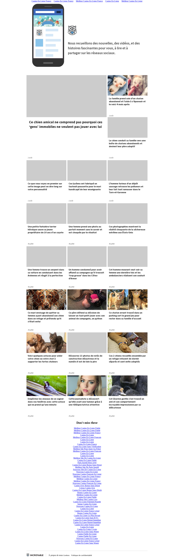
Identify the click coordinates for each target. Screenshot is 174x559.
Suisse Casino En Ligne (87, 504)
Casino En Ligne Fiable (87, 460)
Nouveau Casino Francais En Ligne (87, 474)
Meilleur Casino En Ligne (87, 479)
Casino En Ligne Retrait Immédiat (87, 520)
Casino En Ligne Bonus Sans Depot (87, 465)
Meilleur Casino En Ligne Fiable (87, 428)
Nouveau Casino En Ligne (87, 472)
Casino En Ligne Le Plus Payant (87, 515)
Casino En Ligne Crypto (87, 529)
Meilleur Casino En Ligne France (87, 433)
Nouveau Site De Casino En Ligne (87, 469)
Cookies (66, 555)
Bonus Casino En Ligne (87, 492)
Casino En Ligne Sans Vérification (87, 446)
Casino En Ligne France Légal (87, 511)
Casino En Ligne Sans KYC (87, 518)
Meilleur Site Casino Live (87, 499)
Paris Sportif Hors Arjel (87, 463)
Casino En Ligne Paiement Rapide (87, 502)
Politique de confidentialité (81, 555)
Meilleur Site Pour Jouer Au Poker (87, 449)
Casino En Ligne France (87, 444)
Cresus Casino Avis (87, 488)
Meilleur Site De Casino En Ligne (87, 458)
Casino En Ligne (87, 435)
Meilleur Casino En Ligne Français (87, 437)
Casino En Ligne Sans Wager (87, 532)
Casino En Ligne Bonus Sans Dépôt (87, 490)
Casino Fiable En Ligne (87, 534)
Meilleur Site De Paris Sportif (87, 467)
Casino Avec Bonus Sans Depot (87, 486)
